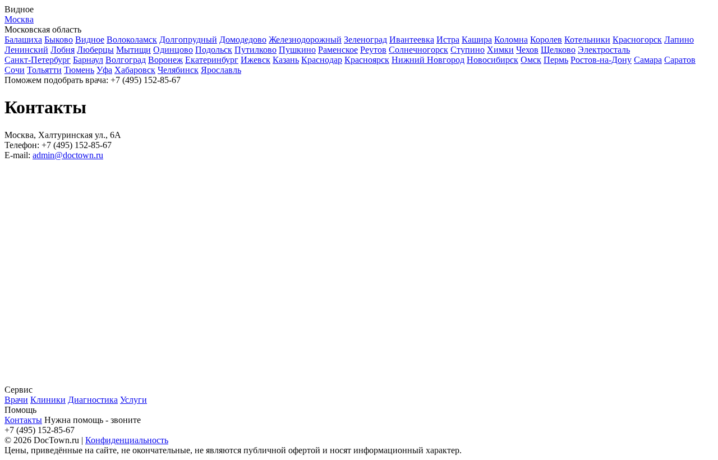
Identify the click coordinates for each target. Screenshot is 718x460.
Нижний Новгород (428, 60)
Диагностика (93, 399)
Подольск (213, 49)
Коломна (511, 39)
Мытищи (133, 49)
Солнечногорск (418, 49)
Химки (500, 49)
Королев (546, 39)
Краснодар (321, 60)
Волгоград (125, 60)
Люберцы (95, 49)
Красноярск (366, 60)
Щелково (558, 49)
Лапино (679, 39)
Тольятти (44, 70)
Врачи (16, 399)
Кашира (477, 39)
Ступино (467, 49)
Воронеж (165, 60)
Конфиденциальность (126, 440)
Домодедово (242, 39)
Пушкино (297, 49)
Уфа (104, 70)
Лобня (62, 49)
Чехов (527, 49)
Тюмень (79, 70)
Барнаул (88, 60)
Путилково (255, 49)
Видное (89, 39)
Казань (286, 60)
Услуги (133, 399)
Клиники (48, 399)
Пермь (556, 60)
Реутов (373, 49)
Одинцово (173, 49)
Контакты (23, 420)
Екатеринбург (211, 60)
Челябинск (178, 70)
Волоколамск (132, 39)
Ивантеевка (411, 39)
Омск (531, 60)
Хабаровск (134, 70)
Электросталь (604, 49)
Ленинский (26, 49)
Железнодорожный (305, 39)
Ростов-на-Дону (601, 60)
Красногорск (637, 39)
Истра (447, 39)
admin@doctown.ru (68, 155)
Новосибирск (492, 60)
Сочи (14, 70)
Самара (648, 60)
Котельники (587, 39)
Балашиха (23, 39)
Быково (58, 39)
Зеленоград (365, 39)
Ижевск (255, 60)
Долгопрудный (188, 39)
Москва (19, 19)
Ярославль (221, 70)
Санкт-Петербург (37, 60)
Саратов (680, 60)
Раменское (338, 49)
